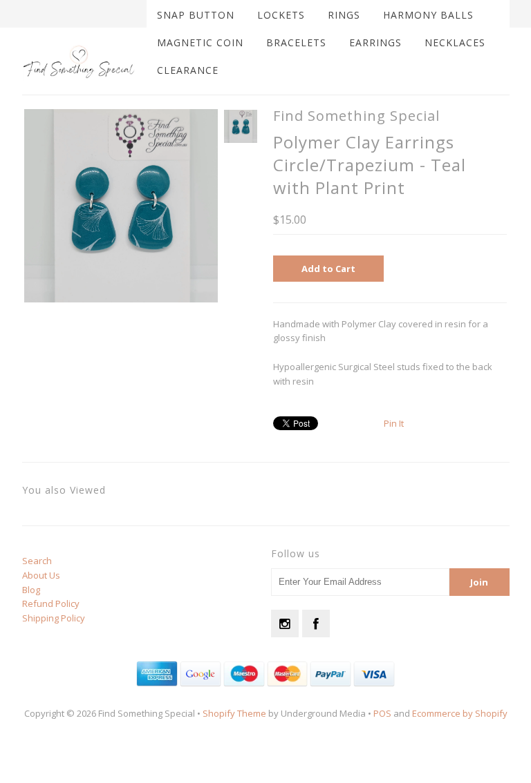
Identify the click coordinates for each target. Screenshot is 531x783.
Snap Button (195, 14)
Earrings (375, 42)
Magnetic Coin (200, 42)
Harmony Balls (428, 14)
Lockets (281, 14)
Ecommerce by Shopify (459, 713)
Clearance (187, 70)
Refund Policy (51, 603)
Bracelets (296, 42)
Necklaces (455, 42)
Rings (344, 14)
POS (382, 713)
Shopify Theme (234, 713)
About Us (41, 575)
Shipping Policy (53, 618)
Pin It (394, 423)
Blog (31, 589)
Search (37, 560)
